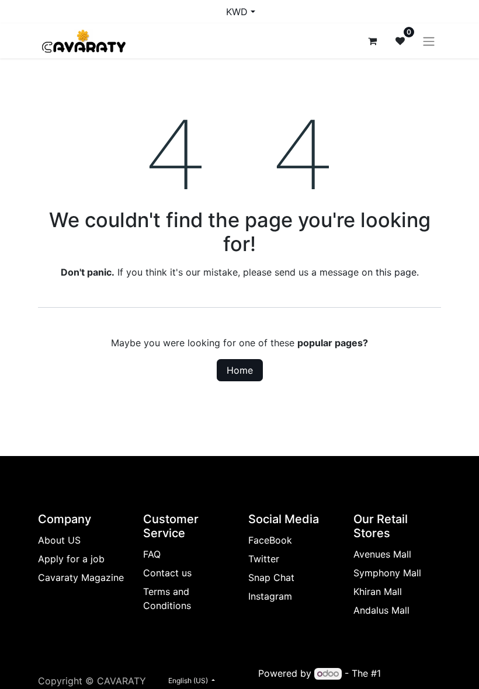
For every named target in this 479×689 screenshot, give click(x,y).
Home (240, 370)
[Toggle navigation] (428, 41)
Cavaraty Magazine (81, 577)
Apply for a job (71, 559)
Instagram (270, 596)
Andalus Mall (381, 610)
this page (396, 272)
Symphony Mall (387, 573)
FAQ (152, 554)
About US (59, 540)
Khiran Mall (377, 591)
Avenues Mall (382, 554)
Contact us (167, 573)
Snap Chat (271, 577)
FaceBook (270, 540)
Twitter (263, 559)
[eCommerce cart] (372, 41)
